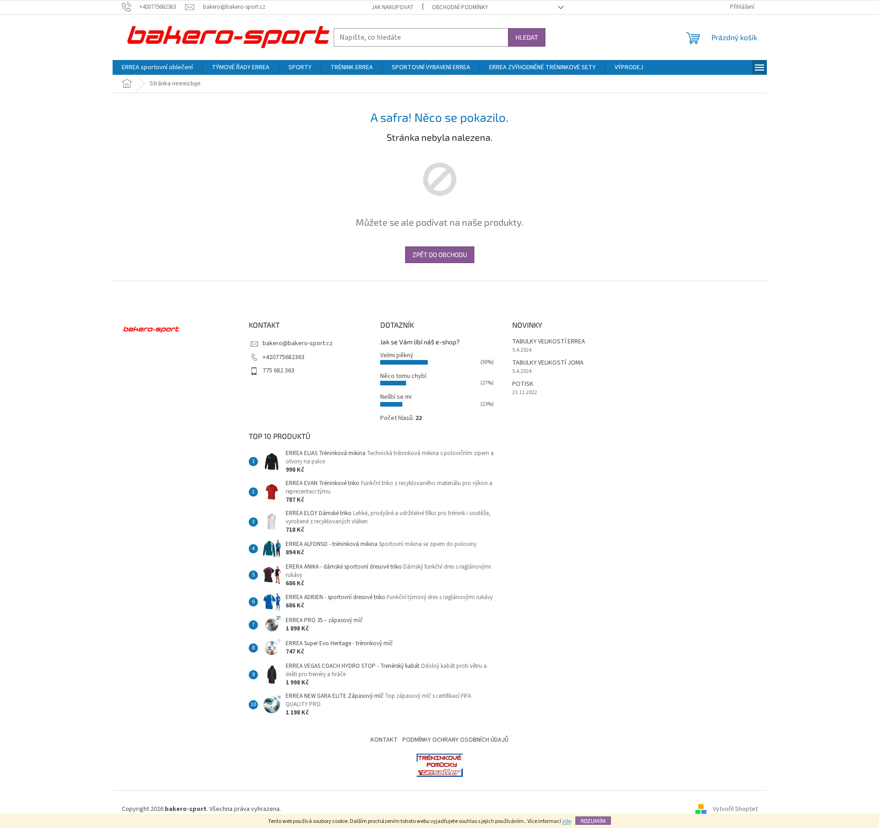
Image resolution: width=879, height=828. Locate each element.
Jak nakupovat (392, 7)
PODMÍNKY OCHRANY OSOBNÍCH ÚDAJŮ (455, 739)
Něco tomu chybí (403, 376)
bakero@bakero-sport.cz (298, 343)
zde (566, 821)
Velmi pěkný (396, 355)
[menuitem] (157, 67)
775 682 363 (278, 370)
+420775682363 (284, 357)
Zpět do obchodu (440, 254)
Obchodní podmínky (460, 7)
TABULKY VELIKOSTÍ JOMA (548, 363)
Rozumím (593, 820)
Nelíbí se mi (396, 397)
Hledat (526, 37)
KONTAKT (384, 739)
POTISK (522, 384)
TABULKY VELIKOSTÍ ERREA (548, 341)
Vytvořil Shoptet (735, 809)
